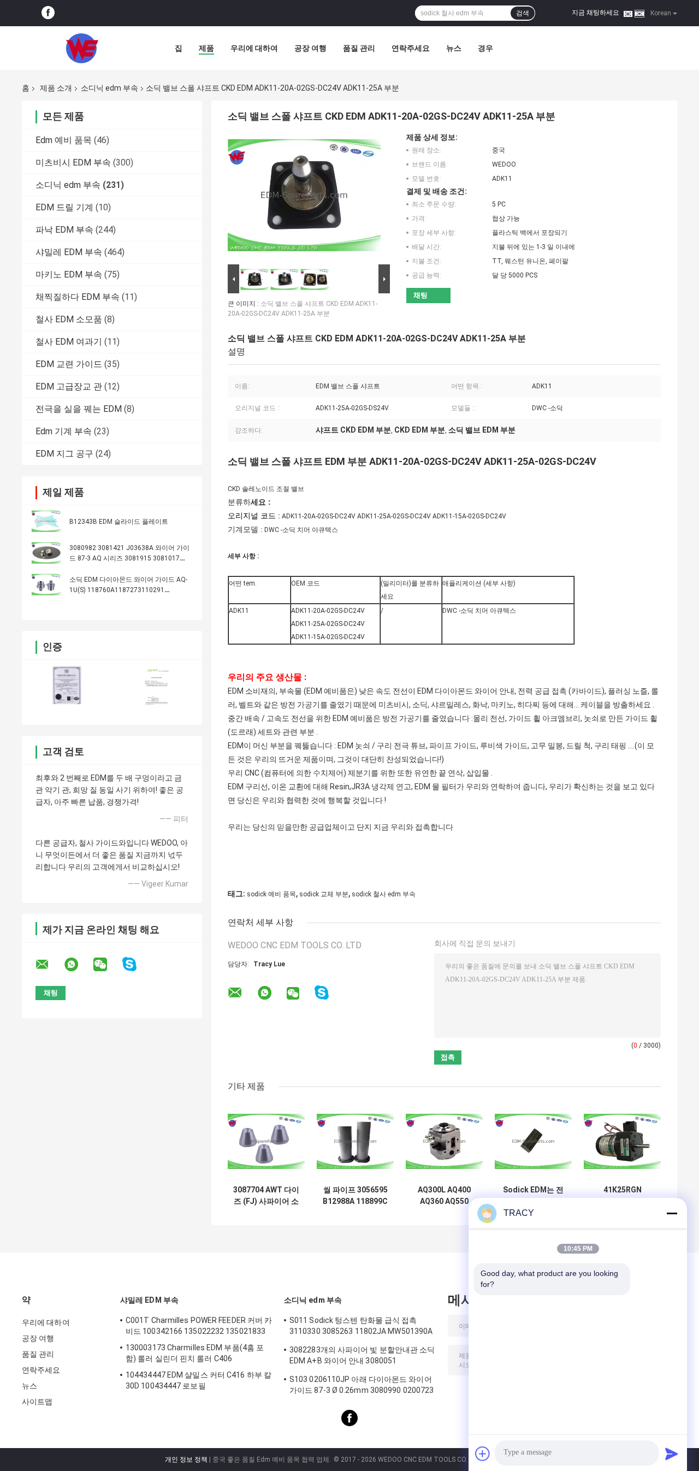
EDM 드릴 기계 (64, 207)
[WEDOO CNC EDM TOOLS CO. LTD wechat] (107, 964)
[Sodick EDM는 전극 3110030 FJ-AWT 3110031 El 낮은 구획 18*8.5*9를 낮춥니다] (533, 1141)
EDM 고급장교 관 (68, 386)
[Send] (671, 1454)
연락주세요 (411, 48)
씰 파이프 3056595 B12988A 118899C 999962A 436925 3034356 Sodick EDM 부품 (355, 1195)
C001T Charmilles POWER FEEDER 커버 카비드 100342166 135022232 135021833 (199, 1326)
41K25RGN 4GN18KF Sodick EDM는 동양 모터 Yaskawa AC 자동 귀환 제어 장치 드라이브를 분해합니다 (622, 1195)
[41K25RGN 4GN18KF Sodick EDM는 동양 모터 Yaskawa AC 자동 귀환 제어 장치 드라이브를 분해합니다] (622, 1141)
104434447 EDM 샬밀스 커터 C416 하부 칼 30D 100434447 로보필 (198, 1380)
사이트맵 (37, 1401)
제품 (206, 48)
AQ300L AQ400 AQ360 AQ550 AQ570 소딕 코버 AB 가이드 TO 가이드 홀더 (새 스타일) (444, 1195)
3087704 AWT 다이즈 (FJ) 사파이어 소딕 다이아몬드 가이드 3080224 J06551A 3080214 (266, 1195)
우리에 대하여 (254, 48)
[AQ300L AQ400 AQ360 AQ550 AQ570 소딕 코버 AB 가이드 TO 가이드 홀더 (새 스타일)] (444, 1141)
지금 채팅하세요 (595, 12)
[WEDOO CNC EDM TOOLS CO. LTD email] (49, 964)
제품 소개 (56, 88)
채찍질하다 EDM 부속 (77, 297)
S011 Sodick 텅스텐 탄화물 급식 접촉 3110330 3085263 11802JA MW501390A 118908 (361, 1327)
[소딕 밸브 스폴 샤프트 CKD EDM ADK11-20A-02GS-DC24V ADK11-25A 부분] (304, 197)
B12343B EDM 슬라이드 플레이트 (118, 521)
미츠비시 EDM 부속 (73, 162)
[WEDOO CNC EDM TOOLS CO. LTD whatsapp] (78, 964)
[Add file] (482, 1454)
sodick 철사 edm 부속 (384, 894)
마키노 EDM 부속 (68, 274)
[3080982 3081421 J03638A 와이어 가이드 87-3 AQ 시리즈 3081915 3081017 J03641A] (46, 553)
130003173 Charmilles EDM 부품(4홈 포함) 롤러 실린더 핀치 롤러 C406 (195, 1353)
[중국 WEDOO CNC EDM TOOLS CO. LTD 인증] (67, 685)
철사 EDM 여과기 (68, 341)
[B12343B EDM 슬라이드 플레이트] (46, 521)
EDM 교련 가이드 (68, 364)
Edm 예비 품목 (63, 140)
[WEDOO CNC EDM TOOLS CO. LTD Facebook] (48, 13)
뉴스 (453, 48)
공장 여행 (310, 48)
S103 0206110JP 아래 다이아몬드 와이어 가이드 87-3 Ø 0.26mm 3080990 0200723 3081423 (361, 1386)
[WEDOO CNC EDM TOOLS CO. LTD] (82, 48)
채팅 (420, 295)
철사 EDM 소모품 (68, 319)
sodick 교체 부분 (323, 894)
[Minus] (671, 1213)
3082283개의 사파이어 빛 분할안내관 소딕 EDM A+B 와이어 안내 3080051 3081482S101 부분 (362, 1356)
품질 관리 (359, 48)
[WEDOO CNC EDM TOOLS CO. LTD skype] (136, 964)
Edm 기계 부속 (63, 431)
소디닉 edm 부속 (109, 88)
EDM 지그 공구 (64, 453)
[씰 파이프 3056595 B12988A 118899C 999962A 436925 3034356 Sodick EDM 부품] (355, 1141)
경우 (485, 48)
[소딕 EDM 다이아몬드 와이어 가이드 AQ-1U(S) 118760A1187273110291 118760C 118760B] (46, 584)
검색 (522, 13)
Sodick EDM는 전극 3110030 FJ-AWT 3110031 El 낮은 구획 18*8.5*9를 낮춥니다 (533, 1195)
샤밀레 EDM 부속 (68, 252)
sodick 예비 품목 (271, 894)
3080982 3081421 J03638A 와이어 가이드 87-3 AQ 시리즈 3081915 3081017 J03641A (129, 558)
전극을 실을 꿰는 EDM (78, 409)
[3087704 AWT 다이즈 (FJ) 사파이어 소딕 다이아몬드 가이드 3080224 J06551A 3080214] (266, 1141)
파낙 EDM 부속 (64, 230)
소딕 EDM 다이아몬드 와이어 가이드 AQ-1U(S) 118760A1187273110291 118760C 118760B (128, 590)
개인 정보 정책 (186, 1459)
